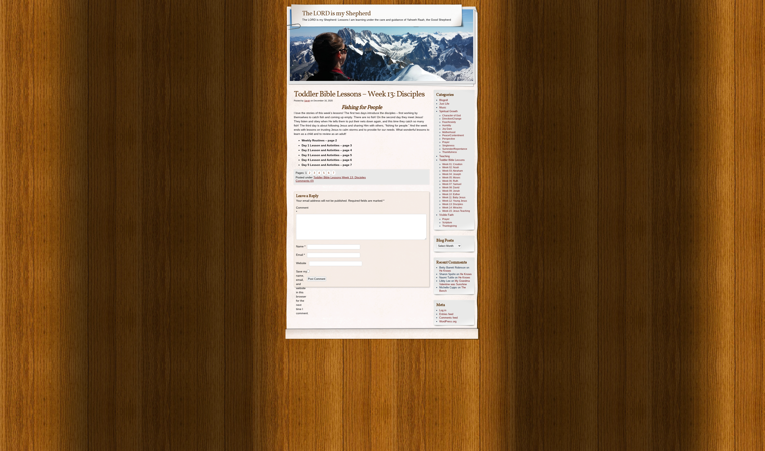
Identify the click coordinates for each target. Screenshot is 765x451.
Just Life (444, 103)
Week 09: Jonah (451, 191)
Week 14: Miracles (452, 207)
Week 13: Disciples (354, 177)
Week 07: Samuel (451, 184)
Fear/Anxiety (449, 122)
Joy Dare (447, 128)
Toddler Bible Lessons (327, 177)
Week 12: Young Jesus (454, 200)
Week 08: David (450, 187)
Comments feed (448, 317)
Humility (446, 125)
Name (300, 246)
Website (301, 263)
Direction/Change (451, 118)
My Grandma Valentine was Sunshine (454, 282)
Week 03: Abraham (452, 170)
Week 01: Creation (452, 164)
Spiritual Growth (448, 111)
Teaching (444, 156)
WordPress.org (447, 321)
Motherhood (448, 132)
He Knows (445, 270)
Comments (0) (305, 180)
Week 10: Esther (451, 194)
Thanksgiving (449, 226)
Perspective (448, 138)
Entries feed (446, 314)
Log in (442, 310)
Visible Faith (446, 214)
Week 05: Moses (451, 177)
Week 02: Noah (450, 167)
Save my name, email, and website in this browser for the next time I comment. (301, 292)
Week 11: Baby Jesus (453, 197)
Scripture (447, 222)
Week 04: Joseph (451, 174)
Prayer (445, 142)
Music (442, 107)
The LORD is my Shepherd (336, 13)
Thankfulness (449, 152)
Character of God (451, 115)
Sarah (307, 100)
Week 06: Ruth (450, 181)
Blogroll (443, 100)
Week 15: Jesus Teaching (456, 211)
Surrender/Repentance (454, 149)
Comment (301, 209)
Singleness (448, 145)
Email (300, 254)
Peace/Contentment (453, 135)
